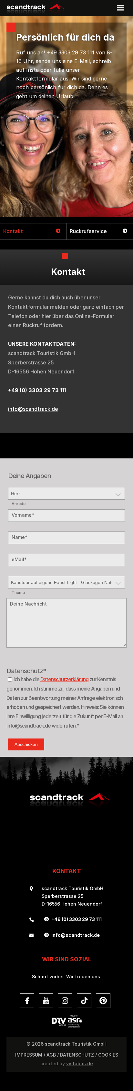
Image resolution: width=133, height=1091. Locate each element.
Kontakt (13, 231)
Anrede (19, 504)
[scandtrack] (66, 807)
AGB (51, 1055)
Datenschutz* (16, 671)
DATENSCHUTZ (77, 1055)
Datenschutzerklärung (64, 679)
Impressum (28, 1055)
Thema (18, 593)
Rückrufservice (88, 231)
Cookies (108, 1055)
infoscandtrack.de (33, 409)
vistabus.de (79, 1063)
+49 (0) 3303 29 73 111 (76, 919)
